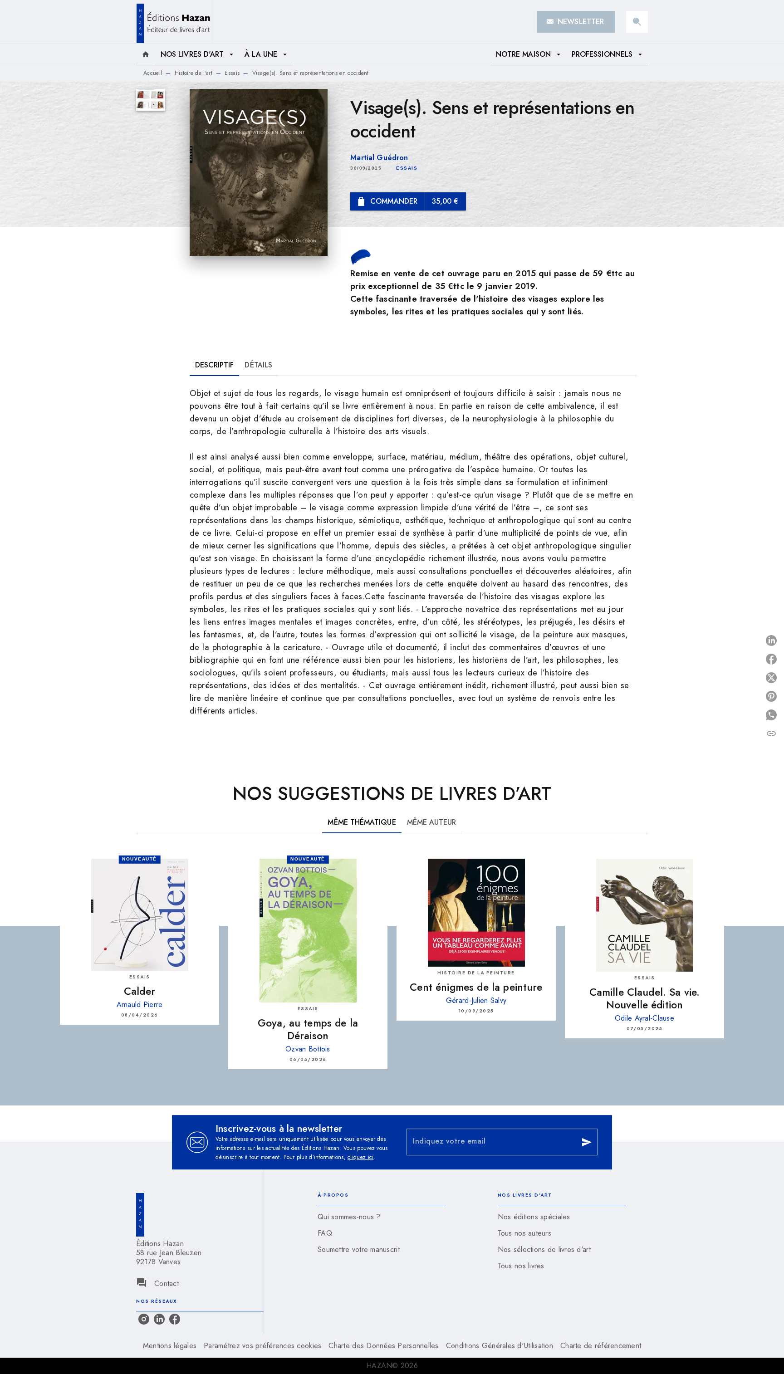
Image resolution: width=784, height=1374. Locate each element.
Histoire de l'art (193, 73)
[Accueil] (174, 21)
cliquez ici (360, 1157)
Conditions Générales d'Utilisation (499, 1345)
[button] (576, 22)
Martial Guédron (379, 157)
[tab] (145, 54)
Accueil (152, 73)
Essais (232, 73)
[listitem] (144, 1319)
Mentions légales (169, 1345)
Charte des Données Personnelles (383, 1345)
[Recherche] (637, 22)
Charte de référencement (600, 1345)
